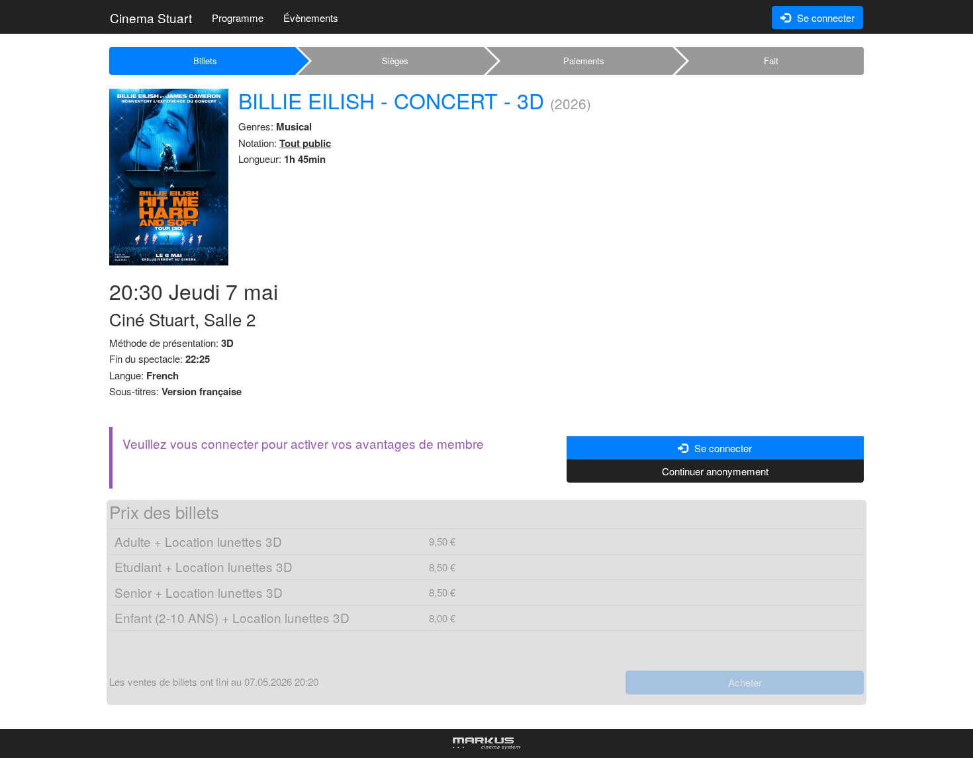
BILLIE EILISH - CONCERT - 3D (391, 100)
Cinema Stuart (151, 17)
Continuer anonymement (715, 471)
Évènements (310, 17)
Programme (237, 17)
